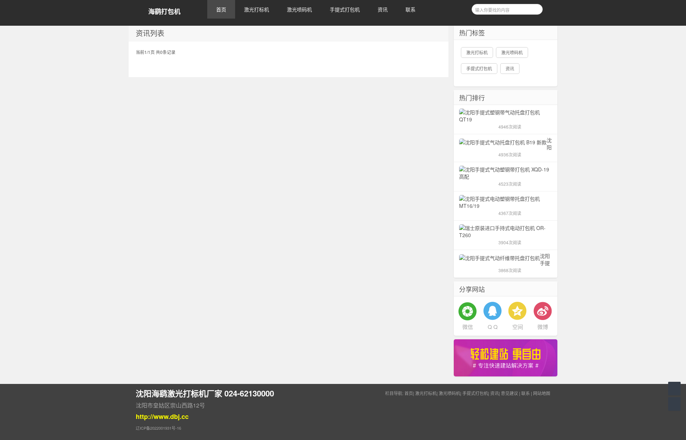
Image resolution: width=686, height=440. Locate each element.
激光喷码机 (299, 9)
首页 (221, 9)
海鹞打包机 (164, 11)
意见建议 (509, 393)
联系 (411, 9)
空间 (517, 326)
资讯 (383, 9)
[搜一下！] (535, 8)
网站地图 (541, 393)
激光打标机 (256, 9)
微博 (542, 326)
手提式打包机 (345, 9)
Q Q (493, 326)
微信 (467, 326)
